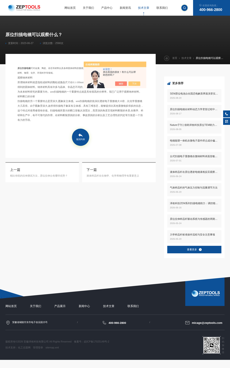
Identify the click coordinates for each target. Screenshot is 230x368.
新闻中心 (84, 306)
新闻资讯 (125, 7)
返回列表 (80, 139)
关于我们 (88, 7)
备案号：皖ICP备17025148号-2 (91, 341)
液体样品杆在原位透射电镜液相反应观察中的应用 (194, 172)
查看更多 (192, 249)
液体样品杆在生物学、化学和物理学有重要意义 (113, 175)
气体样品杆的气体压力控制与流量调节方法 (193, 187)
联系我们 (162, 7)
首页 (174, 58)
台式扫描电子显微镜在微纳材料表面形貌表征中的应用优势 (194, 156)
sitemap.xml (52, 347)
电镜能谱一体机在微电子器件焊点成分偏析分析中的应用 (194, 140)
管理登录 (38, 347)
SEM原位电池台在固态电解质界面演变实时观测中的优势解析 (194, 93)
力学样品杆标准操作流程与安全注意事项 (192, 234)
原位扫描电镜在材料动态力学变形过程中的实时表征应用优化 (194, 109)
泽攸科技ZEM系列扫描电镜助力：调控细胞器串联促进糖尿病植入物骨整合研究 (194, 203)
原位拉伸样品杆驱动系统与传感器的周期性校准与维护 (194, 219)
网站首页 (70, 7)
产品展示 (60, 306)
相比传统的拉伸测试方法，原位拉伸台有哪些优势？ (39, 175)
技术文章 (143, 7)
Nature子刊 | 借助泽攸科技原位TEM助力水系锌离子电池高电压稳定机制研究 (194, 125)
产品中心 (106, 7)
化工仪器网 (24, 347)
